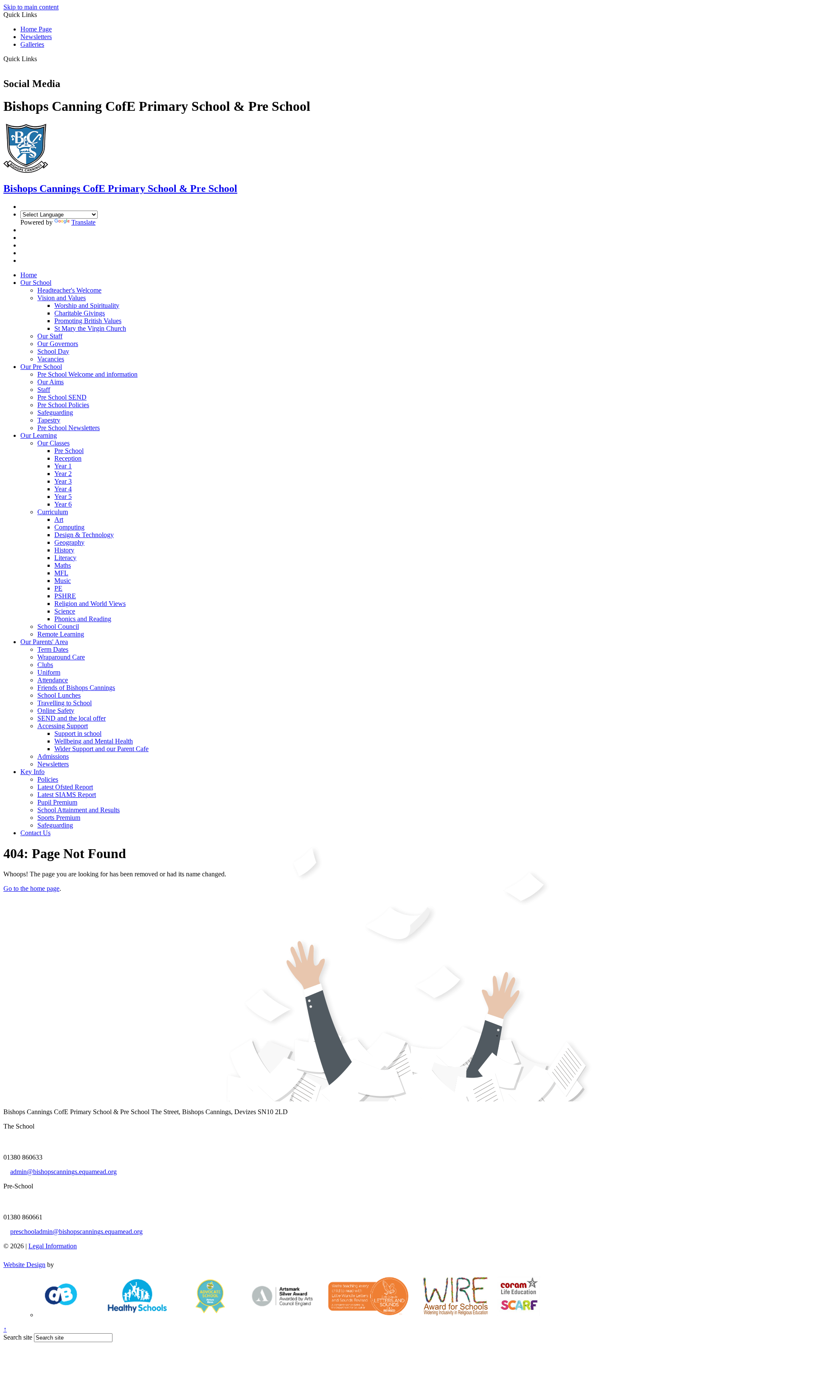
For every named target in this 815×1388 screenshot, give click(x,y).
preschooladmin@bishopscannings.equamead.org (76, 1231)
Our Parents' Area (44, 641)
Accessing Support (62, 725)
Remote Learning (60, 634)
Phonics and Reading (82, 618)
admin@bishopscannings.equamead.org (63, 1171)
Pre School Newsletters (68, 427)
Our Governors (57, 343)
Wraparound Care (61, 657)
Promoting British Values (87, 320)
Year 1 (63, 466)
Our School (35, 282)
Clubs (45, 664)
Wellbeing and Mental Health (93, 741)
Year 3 (63, 481)
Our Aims (50, 382)
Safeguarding (55, 412)
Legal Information (52, 1246)
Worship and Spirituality (86, 305)
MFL (61, 573)
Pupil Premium (57, 802)
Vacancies (50, 359)
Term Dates (52, 649)
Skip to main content (31, 7)
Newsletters (36, 36)
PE (58, 588)
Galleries (32, 44)
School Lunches (59, 695)
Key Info (32, 771)
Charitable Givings (79, 313)
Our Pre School (41, 366)
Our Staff (49, 336)
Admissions (53, 756)
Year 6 (63, 504)
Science (64, 611)
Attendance (52, 680)
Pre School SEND (62, 397)
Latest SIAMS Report (66, 794)
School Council (58, 626)
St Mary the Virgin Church (90, 328)
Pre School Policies (63, 404)
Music (62, 580)
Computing (69, 527)
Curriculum (52, 511)
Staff (43, 389)
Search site (17, 1337)
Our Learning (38, 435)
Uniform (48, 672)
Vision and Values (61, 297)
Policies (47, 779)
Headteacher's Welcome (69, 290)
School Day (53, 351)
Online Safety (55, 710)
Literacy (65, 557)
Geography (69, 542)
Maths (62, 565)
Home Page (36, 29)
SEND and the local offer (71, 718)
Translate (83, 222)
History (64, 550)
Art (58, 519)
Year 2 (63, 473)
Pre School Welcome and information (87, 374)
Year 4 (63, 489)
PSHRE (65, 596)
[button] (40, 58)
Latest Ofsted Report (65, 787)
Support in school (77, 733)
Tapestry (48, 420)
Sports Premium (58, 817)
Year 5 (63, 496)
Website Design (24, 1264)
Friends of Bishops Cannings (76, 687)
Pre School (69, 450)
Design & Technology (84, 534)
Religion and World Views (90, 603)
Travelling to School (64, 703)
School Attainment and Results (78, 810)
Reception (68, 458)
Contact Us (35, 832)
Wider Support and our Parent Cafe (101, 748)
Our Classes (53, 443)
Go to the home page (31, 888)
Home (28, 275)
